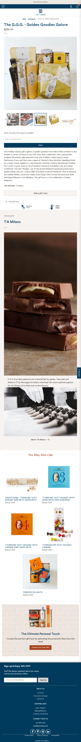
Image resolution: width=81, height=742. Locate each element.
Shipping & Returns (40, 711)
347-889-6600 (40, 723)
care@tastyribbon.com (40, 726)
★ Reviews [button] (79, 373)
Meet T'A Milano (38, 440)
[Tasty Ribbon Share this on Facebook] (32, 731)
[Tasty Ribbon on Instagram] (43, 731)
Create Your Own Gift (40, 647)
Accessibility (55, 735)
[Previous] (6, 74)
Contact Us (40, 699)
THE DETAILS (13, 202)
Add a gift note (40, 193)
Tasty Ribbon (44, 740)
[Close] (78, 2)
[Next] (74, 74)
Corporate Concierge (40, 696)
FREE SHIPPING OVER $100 (40, 2)
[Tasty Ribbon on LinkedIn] (48, 731)
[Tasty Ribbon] (40, 12)
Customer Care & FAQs (40, 714)
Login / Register (40, 708)
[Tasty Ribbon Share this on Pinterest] (38, 731)
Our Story (40, 693)
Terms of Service (42, 735)
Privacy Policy (29, 735)
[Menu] (3, 6)
